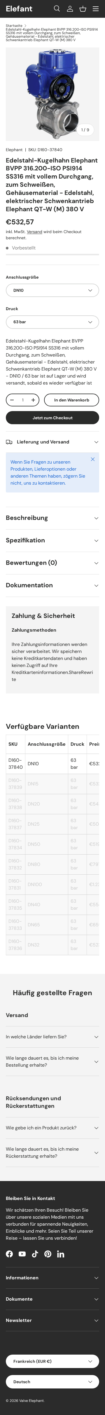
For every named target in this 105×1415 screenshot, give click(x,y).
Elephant (14, 149)
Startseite (14, 25)
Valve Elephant (31, 1400)
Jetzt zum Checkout (53, 417)
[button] (82, 8)
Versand (34, 231)
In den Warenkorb (71, 400)
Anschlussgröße (22, 277)
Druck (12, 308)
